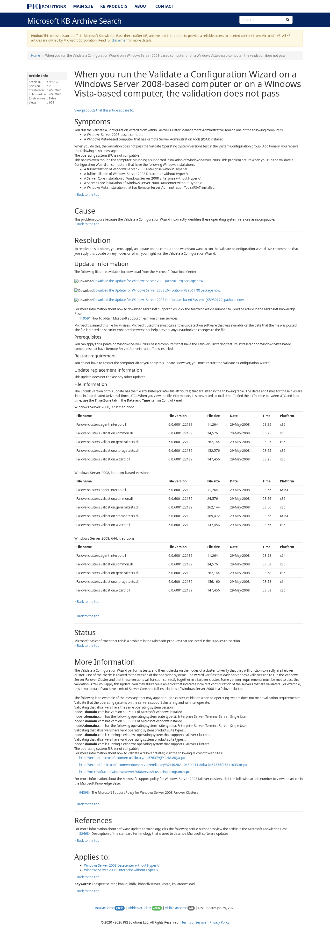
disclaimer (119, 40)
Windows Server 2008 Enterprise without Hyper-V (121, 870)
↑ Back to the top (86, 194)
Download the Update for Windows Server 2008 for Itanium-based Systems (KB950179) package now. (168, 300)
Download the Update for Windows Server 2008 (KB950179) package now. (148, 281)
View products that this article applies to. (104, 110)
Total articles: (104, 908)
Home (35, 55)
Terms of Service (194, 922)
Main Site (83, 6)
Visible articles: (176, 908)
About (141, 6)
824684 (85, 833)
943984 (85, 792)
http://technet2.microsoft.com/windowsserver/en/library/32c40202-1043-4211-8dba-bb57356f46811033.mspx (163, 765)
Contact (164, 6)
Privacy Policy (219, 922)
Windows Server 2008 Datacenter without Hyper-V (121, 865)
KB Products (113, 6)
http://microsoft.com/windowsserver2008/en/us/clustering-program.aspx (134, 772)
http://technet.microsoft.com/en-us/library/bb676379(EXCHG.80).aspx (132, 758)
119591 (85, 318)
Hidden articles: (139, 908)
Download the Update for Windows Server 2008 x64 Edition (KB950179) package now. (157, 290)
